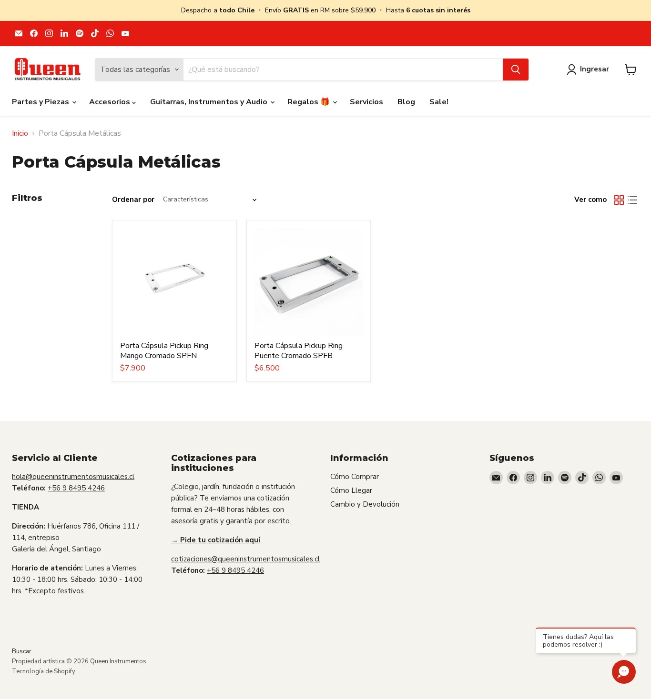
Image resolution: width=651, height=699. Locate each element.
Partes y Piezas (41, 102)
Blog (406, 102)
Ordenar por (133, 200)
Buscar (21, 651)
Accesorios (110, 102)
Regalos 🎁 (309, 102)
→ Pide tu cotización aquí (215, 540)
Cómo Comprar (354, 476)
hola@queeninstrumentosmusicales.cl (73, 476)
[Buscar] (516, 69)
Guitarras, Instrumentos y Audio (209, 102)
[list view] (632, 200)
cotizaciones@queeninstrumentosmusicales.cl (245, 559)
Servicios (366, 102)
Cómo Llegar (351, 490)
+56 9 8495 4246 (76, 488)
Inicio (20, 133)
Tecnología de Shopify (43, 671)
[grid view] (619, 200)
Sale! (438, 102)
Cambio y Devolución (364, 504)
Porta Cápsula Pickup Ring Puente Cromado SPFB (298, 350)
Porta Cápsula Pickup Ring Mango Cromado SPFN (164, 350)
